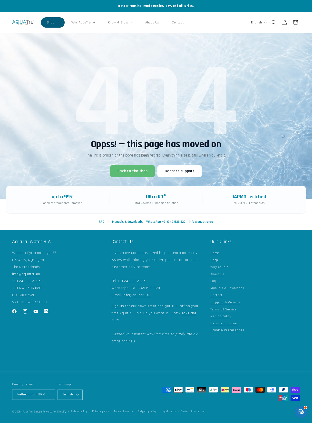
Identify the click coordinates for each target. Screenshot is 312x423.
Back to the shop (132, 171)
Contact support (179, 171)
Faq (213, 281)
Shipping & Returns (225, 302)
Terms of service (123, 411)
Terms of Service (223, 309)
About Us (217, 274)
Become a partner (224, 323)
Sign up (117, 306)
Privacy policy (100, 411)
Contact (216, 295)
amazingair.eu (123, 341)
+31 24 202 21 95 (26, 281)
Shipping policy (147, 411)
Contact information (193, 411)
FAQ (101, 222)
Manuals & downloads (127, 222)
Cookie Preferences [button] (227, 330)
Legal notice (169, 411)
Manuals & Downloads (227, 288)
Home (214, 253)
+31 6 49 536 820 (26, 288)
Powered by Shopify (54, 411)
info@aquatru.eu (201, 222)
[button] (53, 22)
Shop (214, 260)
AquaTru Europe (32, 411)
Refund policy (220, 316)
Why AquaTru (220, 267)
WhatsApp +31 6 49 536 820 (166, 222)
